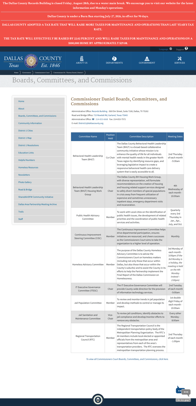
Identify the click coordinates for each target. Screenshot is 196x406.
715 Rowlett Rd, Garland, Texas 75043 (111, 115)
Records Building (99, 111)
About (21, 108)
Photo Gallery (25, 182)
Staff (20, 219)
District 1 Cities (25, 130)
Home (16, 73)
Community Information (30, 123)
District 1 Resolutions (28, 145)
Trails (21, 211)
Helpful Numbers (26, 160)
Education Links (26, 152)
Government (26, 73)
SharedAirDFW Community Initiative (35, 197)
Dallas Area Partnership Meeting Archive (37, 204)
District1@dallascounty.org (91, 123)
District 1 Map (25, 138)
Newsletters (24, 174)
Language (163, 49)
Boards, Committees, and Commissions (37, 115)
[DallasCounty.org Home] (32, 68)
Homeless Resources (28, 167)
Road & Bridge (25, 189)
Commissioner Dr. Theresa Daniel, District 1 (68, 73)
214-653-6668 (102, 119)
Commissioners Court (42, 73)
